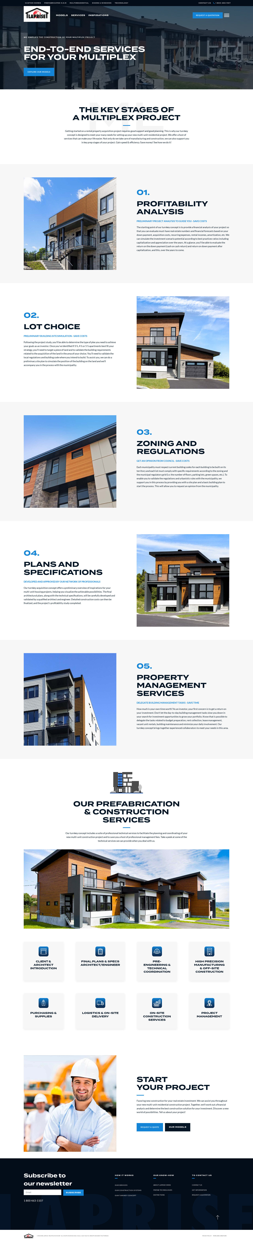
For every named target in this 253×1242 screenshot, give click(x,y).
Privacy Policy (207, 1235)
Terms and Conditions (220, 1235)
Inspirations (98, 15)
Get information (199, 1190)
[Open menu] (226, 15)
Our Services (121, 1185)
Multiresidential (79, 3)
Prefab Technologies (162, 1190)
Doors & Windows (101, 3)
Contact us (197, 1185)
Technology (121, 3)
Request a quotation (201, 1195)
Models (62, 15)
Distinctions (159, 1195)
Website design (94, 1235)
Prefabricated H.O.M (55, 3)
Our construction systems (128, 1190)
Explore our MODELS (39, 72)
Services (78, 15)
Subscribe (73, 1192)
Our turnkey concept (125, 1195)
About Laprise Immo (162, 1185)
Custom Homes (33, 3)
